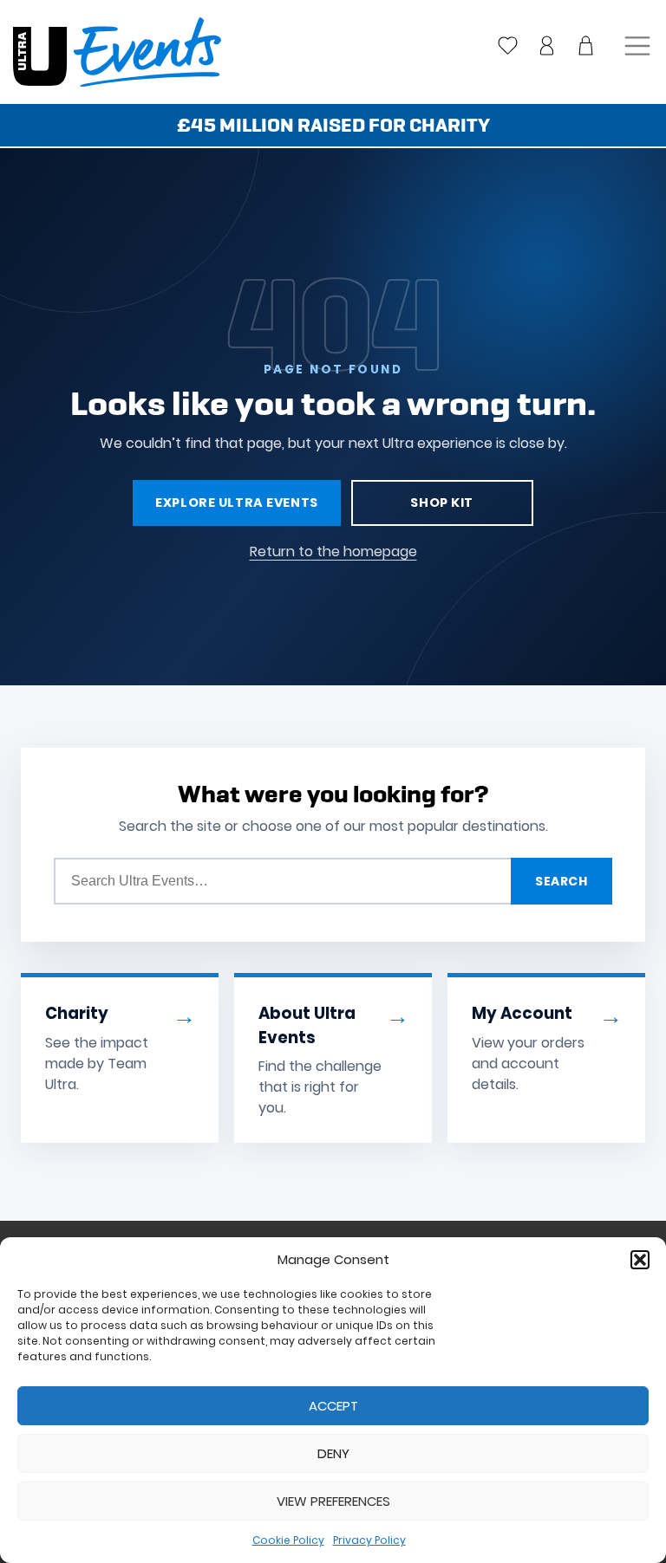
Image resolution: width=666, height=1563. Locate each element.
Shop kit (441, 502)
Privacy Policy (369, 1540)
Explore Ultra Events (236, 502)
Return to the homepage (333, 551)
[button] (640, 1259)
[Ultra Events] (110, 52)
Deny (333, 1453)
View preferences (333, 1501)
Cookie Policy (288, 1540)
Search (561, 881)
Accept (333, 1406)
